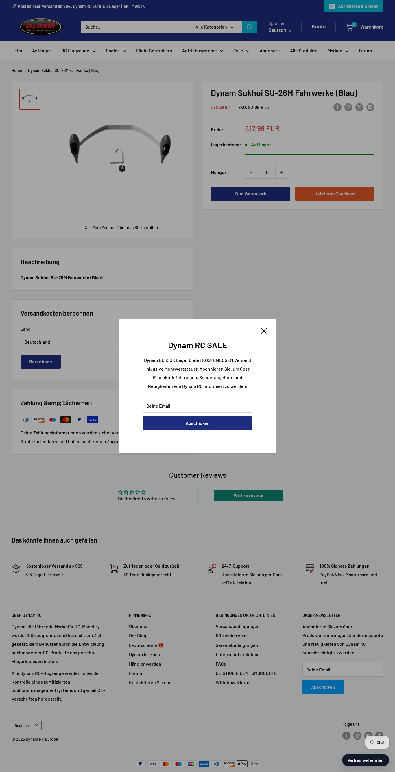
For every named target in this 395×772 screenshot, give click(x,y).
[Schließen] (264, 330)
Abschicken (198, 423)
